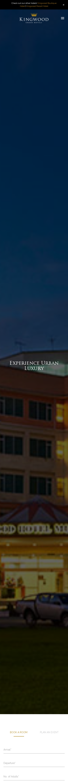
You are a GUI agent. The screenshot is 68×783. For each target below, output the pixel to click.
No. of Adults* (11, 776)
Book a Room (18, 732)
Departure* (9, 763)
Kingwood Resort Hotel (37, 6)
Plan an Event (49, 732)
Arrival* (7, 749)
